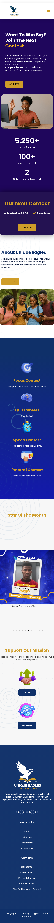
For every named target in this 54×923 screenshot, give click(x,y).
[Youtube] (18, 812)
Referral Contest (27, 469)
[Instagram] (24, 812)
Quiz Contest (27, 410)
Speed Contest (27, 440)
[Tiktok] (35, 812)
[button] (48, 10)
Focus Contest (27, 380)
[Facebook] (29, 812)
